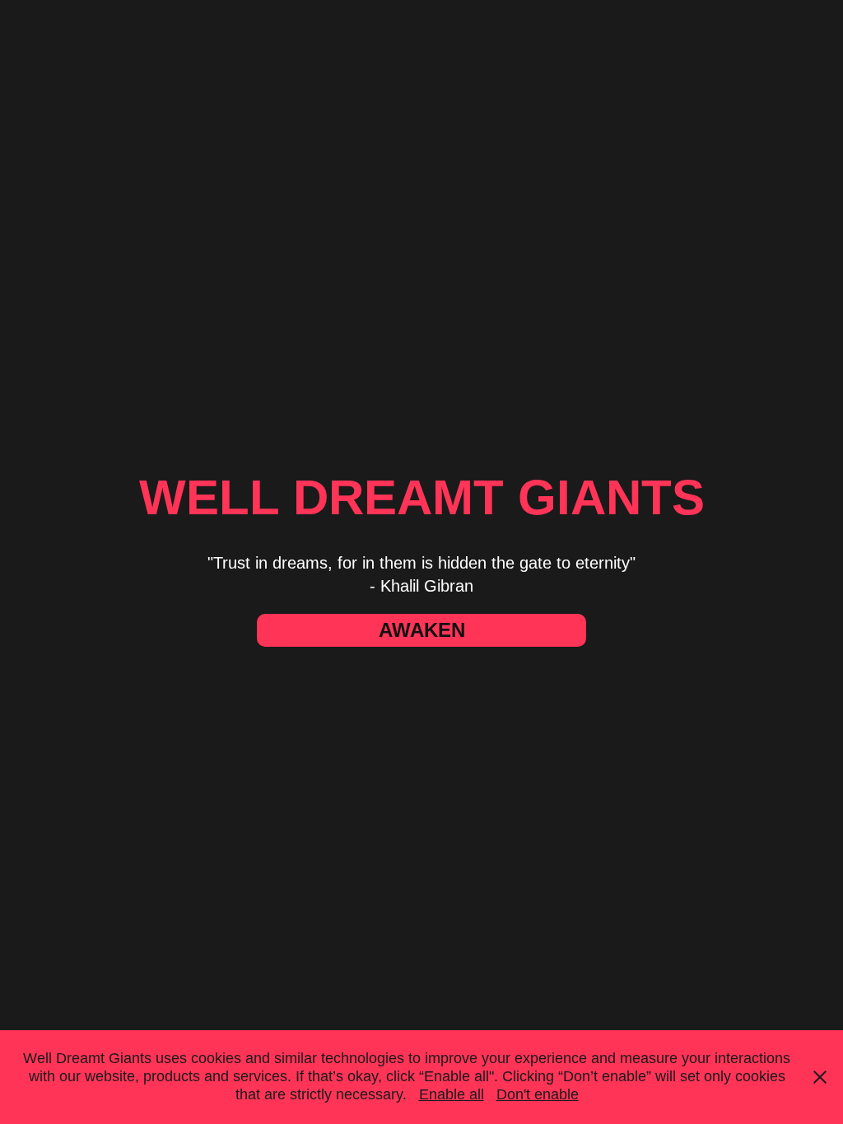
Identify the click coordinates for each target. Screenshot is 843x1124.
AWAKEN (422, 630)
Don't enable (537, 1094)
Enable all (451, 1094)
